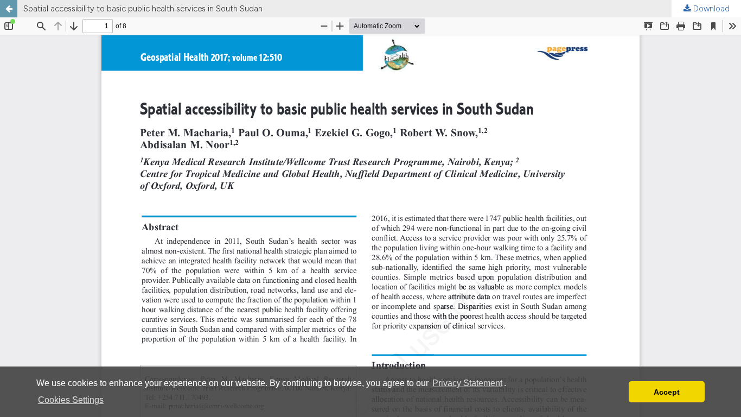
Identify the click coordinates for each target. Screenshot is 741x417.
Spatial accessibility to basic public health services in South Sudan (143, 9)
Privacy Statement (467, 383)
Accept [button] (667, 392)
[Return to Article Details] (8, 8)
